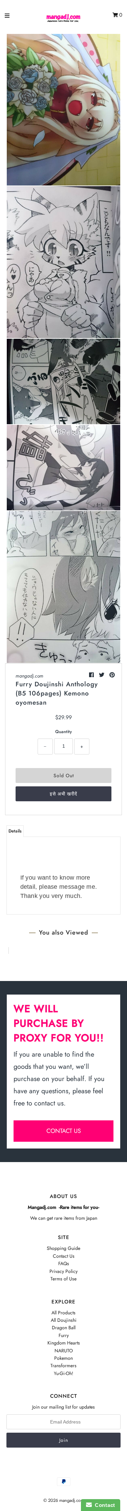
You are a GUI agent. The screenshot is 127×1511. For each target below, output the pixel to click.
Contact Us (64, 1256)
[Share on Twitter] (102, 675)
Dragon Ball (64, 1327)
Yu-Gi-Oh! (63, 1373)
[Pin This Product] (112, 675)
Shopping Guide (63, 1248)
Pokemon (63, 1358)
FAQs (63, 1263)
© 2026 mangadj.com (63, 1500)
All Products (63, 1312)
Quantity (63, 731)
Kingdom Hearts (63, 1342)
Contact (103, 1505)
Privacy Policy (63, 1271)
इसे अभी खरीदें (63, 793)
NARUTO (64, 1350)
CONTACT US (63, 1130)
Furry (64, 1335)
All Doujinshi (64, 1320)
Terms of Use (63, 1278)
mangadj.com (29, 675)
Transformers (63, 1365)
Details (15, 831)
